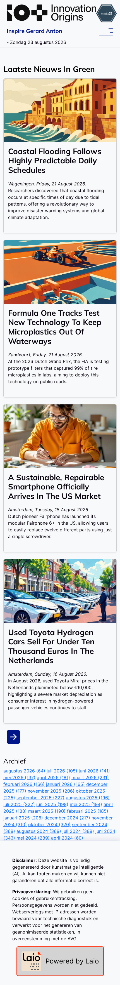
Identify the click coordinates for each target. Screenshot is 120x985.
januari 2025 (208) (23, 818)
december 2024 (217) (67, 818)
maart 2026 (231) (90, 777)
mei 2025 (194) (86, 804)
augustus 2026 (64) (24, 771)
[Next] (13, 737)
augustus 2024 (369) (38, 831)
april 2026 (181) (53, 777)
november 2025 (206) (51, 791)
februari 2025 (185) (87, 811)
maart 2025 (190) (47, 811)
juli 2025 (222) (19, 804)
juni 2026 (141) (94, 771)
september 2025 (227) (40, 797)
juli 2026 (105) (62, 771)
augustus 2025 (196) (88, 797)
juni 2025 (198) (52, 804)
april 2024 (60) (67, 838)
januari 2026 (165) (65, 784)
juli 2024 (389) (78, 831)
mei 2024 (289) (33, 838)
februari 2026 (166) (24, 784)
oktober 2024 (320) (49, 824)
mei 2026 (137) (19, 777)
